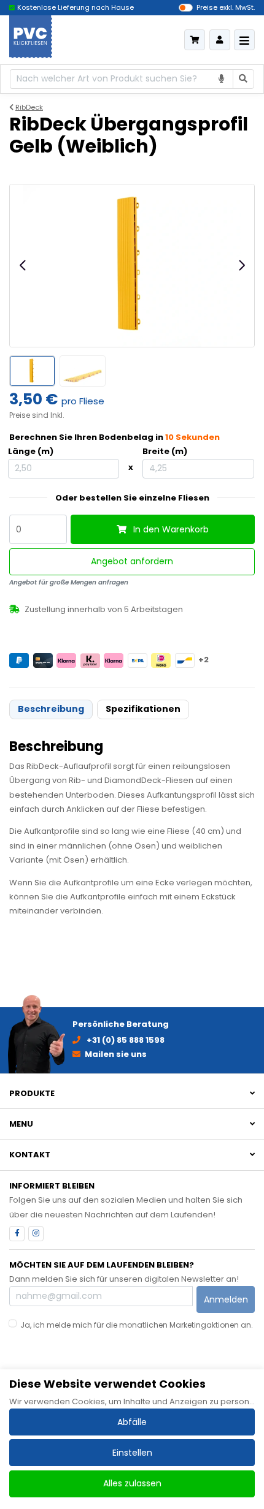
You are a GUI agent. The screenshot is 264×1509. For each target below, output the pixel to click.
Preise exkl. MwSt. (225, 7)
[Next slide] (241, 265)
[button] (132, 1093)
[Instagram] (36, 1233)
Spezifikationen (143, 709)
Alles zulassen (132, 1483)
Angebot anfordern (132, 561)
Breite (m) (164, 451)
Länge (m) (30, 451)
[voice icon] (222, 79)
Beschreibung (51, 709)
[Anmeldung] (219, 39)
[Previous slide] (23, 265)
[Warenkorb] (194, 39)
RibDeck (29, 107)
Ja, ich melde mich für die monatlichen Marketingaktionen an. (136, 1325)
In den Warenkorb (170, 529)
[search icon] (244, 79)
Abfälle (132, 1422)
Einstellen (132, 1453)
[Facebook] (17, 1233)
